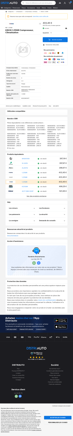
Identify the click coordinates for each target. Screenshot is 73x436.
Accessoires (31, 8)
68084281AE (16, 126)
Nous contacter (54, 373)
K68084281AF (36, 130)
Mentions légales (54, 379)
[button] (60, 3)
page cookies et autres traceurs (17, 425)
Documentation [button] (12, 236)
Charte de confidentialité (55, 382)
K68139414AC (56, 134)
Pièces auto (16, 8)
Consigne (18, 379)
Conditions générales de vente (54, 371)
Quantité (46, 33)
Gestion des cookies (54, 375)
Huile (38, 8)
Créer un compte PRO (18, 375)
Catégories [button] (7, 8)
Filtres (44, 8)
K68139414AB (36, 134)
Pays (18, 368)
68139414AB (36, 128)
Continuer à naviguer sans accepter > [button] (61, 406)
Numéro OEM (27, 106)
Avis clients (55, 377)
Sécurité (56, 106)
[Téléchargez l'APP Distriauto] (61, 320)
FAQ (50, 106)
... (28, 91)
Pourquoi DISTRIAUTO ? (18, 371)
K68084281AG (53, 139)
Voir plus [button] (11, 148)
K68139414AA (16, 134)
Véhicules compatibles (13, 106)
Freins (49, 8)
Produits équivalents (40, 106)
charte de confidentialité (47, 300)
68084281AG (56, 126)
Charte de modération (55, 384)
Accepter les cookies (58, 417)
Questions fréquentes (18, 377)
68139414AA (15, 128)
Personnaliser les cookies (57, 422)
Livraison (18, 373)
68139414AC (56, 128)
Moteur (55, 8)
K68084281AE (16, 130)
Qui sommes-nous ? (54, 368)
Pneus (24, 8)
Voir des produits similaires (36, 196)
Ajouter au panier (57, 39)
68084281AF (36, 126)
